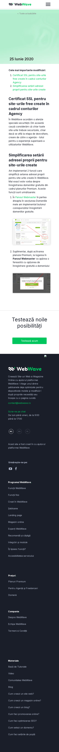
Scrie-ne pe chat (17, 411)
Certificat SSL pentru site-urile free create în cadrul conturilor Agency (29, 79)
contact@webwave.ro (19, 403)
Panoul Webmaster (25, 197)
